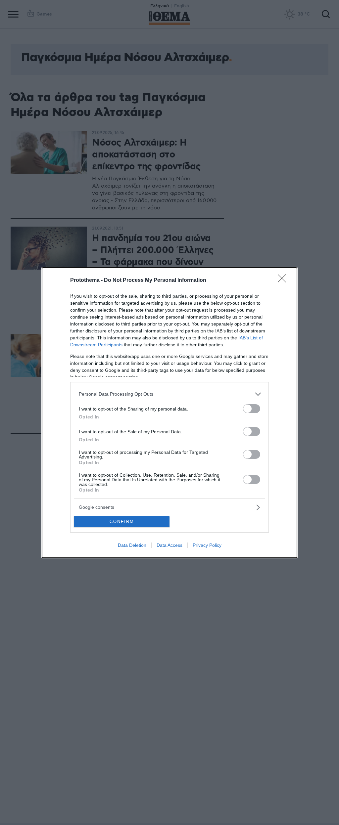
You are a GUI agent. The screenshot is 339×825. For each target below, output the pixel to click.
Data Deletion (132, 545)
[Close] (284, 280)
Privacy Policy (207, 545)
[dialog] (169, 413)
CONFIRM (122, 521)
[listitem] (169, 394)
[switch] (251, 408)
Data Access (169, 545)
